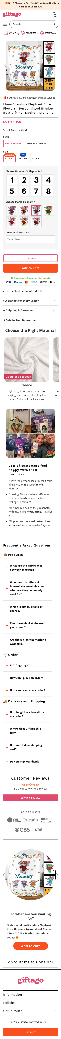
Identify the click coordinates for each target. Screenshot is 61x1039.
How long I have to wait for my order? (27, 714)
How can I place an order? (26, 677)
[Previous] (5, 66)
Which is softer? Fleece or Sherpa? (26, 608)
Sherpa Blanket (36, 143)
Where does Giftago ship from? (25, 730)
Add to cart (30, 946)
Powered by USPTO (39, 1022)
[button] (30, 171)
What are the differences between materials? (26, 567)
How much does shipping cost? (26, 747)
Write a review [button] (30, 798)
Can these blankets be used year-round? (27, 625)
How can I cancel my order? (27, 690)
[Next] (55, 66)
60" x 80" (36, 158)
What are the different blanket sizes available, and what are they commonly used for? (27, 588)
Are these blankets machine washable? (28, 641)
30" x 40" (23, 158)
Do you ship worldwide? (25, 761)
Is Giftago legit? (20, 665)
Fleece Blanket (14, 143)
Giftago (23, 1022)
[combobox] (33, 24)
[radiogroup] (30, 185)
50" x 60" (9, 158)
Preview (30, 258)
